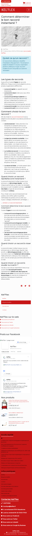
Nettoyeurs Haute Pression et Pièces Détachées (13, 467)
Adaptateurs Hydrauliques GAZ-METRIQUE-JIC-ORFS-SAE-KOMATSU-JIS (15, 451)
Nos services (5, 306)
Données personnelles (7, 488)
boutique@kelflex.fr (9, 506)
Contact (4, 310)
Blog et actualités (6, 302)
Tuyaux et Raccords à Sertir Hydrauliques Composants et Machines (15, 455)
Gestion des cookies (6, 491)
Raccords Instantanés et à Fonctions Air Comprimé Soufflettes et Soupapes (14, 445)
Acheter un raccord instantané (12, 203)
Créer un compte (6, 5)
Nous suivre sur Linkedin (7, 325)
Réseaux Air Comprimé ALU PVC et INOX (11, 458)
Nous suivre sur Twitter (7, 322)
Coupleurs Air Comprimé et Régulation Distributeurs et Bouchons (15, 441)
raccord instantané (17, 117)
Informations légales (6, 484)
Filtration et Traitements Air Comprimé (10, 463)
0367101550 (7, 503)
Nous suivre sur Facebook (7, 319)
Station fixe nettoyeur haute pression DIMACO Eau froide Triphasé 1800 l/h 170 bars (19, 402)
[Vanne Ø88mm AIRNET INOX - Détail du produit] (5, 415)
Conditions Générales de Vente (9, 495)
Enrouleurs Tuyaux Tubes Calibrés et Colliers (12, 460)
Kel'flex (4, 298)
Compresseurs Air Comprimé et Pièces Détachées (14, 465)
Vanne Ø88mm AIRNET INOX (16, 412)
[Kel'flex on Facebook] (5, 345)
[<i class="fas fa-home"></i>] (16, 438)
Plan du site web (5, 493)
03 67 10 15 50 (6, 1)
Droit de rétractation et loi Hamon (9, 486)
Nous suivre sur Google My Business (10, 328)
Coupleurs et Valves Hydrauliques (9, 448)
